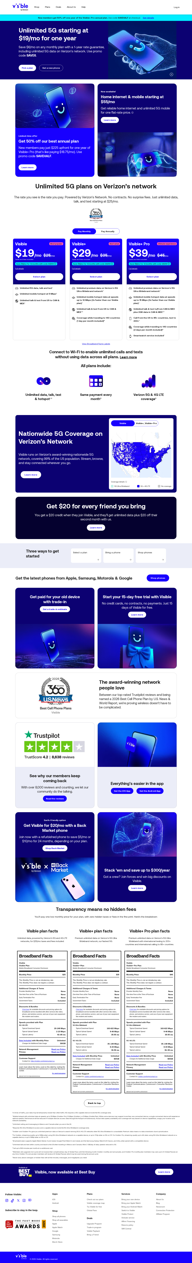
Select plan (39, 276)
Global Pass (92, 1210)
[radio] (84, 231)
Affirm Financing (128, 1221)
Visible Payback (93, 1231)
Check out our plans (95, 1199)
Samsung (56, 1235)
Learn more (128, 357)
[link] (86, 555)
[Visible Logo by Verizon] (20, 7)
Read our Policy (58, 1049)
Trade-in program (94, 1227)
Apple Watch (57, 1227)
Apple (54, 1224)
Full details (19, 269)
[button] (62, 59)
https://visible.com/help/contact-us (43, 1061)
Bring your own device (130, 1199)
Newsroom (160, 1207)
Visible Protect (127, 1214)
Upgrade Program (94, 1224)
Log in (177, 7)
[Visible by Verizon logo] (21, 1257)
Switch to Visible (128, 1210)
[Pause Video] (171, 74)
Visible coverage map (96, 1203)
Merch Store (57, 1242)
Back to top (94, 1103)
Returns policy (127, 1225)
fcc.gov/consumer (59, 1073)
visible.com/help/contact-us (94, 1076)
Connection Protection (165, 1210)
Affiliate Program (163, 1214)
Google (55, 1231)
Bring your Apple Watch (131, 1203)
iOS (53, 1199)
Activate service (127, 1218)
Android (55, 1203)
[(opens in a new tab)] (25, 1233)
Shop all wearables (60, 1220)
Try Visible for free (94, 1207)
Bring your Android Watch (131, 1207)
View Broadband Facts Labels (96, 343)
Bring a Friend (93, 1235)
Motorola (56, 1238)
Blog (158, 1203)
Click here (25, 1009)
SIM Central (126, 1229)
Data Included (25, 1040)
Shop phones (158, 578)
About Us (160, 1199)
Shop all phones (59, 1216)
